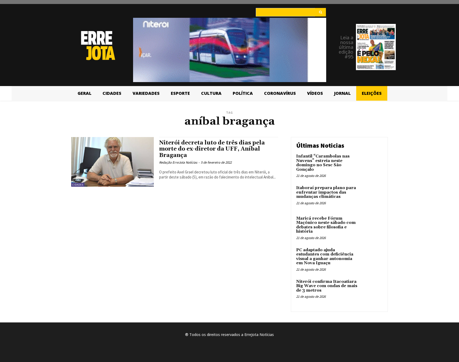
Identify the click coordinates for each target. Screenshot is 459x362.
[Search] (320, 12)
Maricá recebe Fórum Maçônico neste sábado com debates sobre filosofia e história (326, 225)
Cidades (77, 184)
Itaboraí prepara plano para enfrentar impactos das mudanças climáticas (326, 192)
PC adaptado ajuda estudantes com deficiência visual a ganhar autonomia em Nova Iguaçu (324, 257)
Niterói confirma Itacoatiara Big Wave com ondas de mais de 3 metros (326, 286)
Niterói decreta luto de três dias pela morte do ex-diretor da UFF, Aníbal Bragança (212, 149)
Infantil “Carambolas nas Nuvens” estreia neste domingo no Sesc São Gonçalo (323, 163)
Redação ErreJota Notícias (178, 162)
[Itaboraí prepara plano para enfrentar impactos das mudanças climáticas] (371, 196)
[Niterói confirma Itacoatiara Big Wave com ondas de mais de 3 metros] (371, 290)
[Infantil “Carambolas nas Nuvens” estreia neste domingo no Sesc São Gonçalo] (371, 164)
